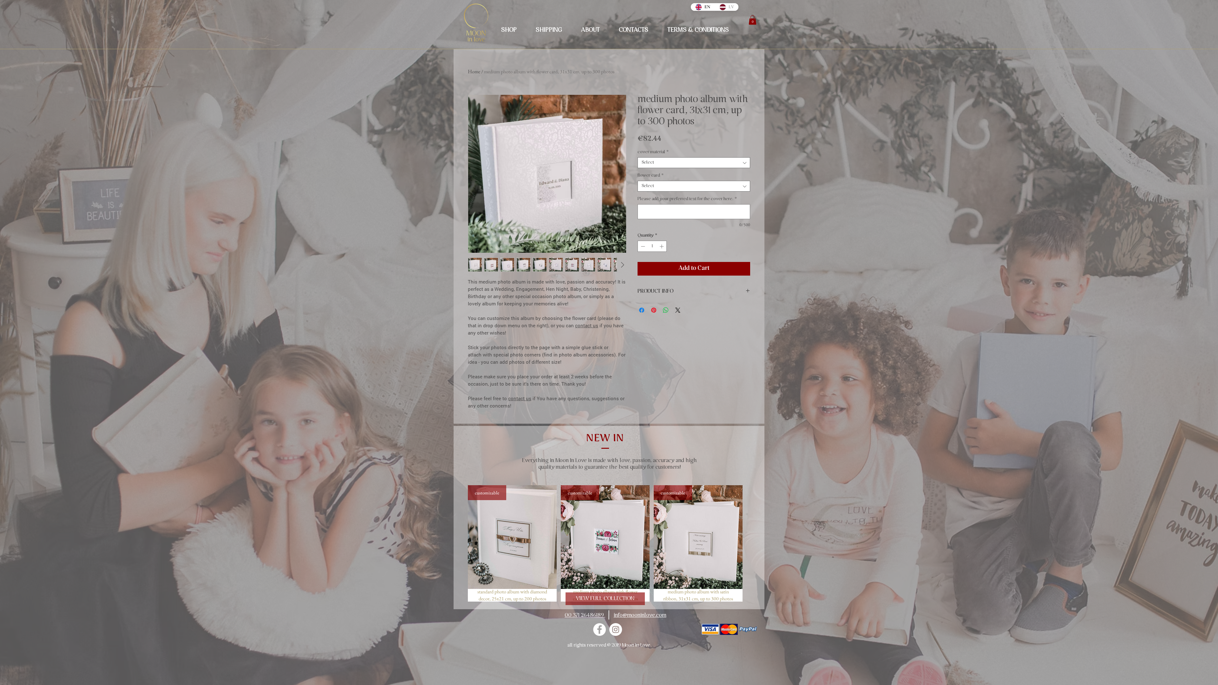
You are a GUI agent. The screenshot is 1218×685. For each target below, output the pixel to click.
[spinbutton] (652, 246)
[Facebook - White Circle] (599, 629)
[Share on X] (678, 310)
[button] (752, 20)
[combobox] (694, 162)
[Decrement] (642, 246)
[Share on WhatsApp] (666, 310)
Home (474, 71)
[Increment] (662, 246)
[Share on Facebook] (641, 310)
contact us (586, 325)
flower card (651, 175)
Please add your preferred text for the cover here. (687, 199)
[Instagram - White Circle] (615, 629)
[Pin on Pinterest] (654, 310)
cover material (653, 152)
